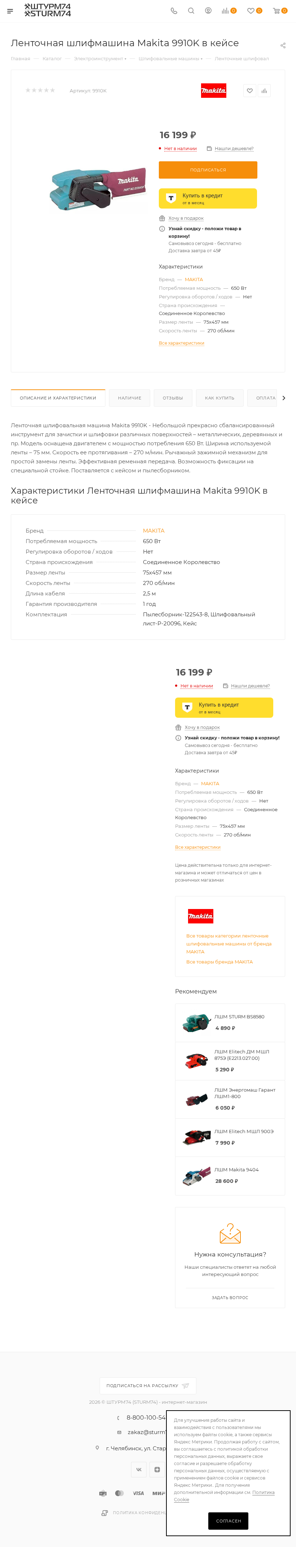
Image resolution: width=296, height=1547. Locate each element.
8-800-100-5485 (150, 1418)
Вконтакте (139, 1469)
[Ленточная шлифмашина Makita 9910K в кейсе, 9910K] (98, 189)
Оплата (266, 398)
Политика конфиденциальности (154, 1513)
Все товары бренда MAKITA (219, 962)
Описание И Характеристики (58, 398)
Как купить (220, 398)
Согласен (228, 1521)
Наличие (130, 398)
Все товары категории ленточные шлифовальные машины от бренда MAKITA (229, 943)
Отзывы (173, 398)
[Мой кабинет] (208, 11)
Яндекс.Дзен (157, 1469)
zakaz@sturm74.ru (153, 1432)
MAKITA (194, 279)
